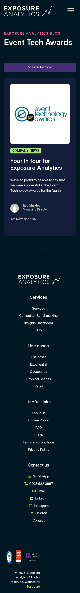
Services (38, 308)
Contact (39, 520)
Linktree (41, 513)
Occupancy (38, 372)
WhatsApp (41, 476)
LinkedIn (41, 498)
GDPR (38, 435)
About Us (38, 413)
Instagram (41, 506)
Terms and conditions (38, 442)
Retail (38, 386)
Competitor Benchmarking (38, 315)
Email (41, 491)
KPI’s (38, 330)
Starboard (33, 586)
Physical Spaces (38, 379)
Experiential (38, 364)
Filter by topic (41, 67)
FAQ (38, 428)
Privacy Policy (38, 450)
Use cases (38, 357)
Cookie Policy (38, 420)
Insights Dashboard (38, 323)
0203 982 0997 (41, 484)
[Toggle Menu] (70, 10)
